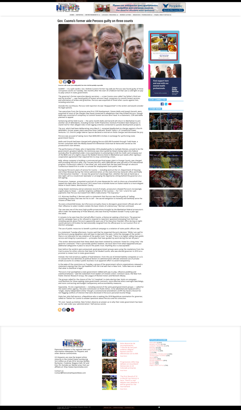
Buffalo (152, 347)
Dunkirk (152, 349)
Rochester (153, 351)
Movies (152, 364)
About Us (60, 1)
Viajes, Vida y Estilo (161, 15)
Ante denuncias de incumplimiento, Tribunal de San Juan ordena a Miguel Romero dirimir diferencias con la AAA (129, 348)
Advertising (70, 1)
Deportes (79, 15)
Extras (152, 362)
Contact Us (82, 1)
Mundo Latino (125, 15)
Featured (153, 342)
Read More (123, 356)
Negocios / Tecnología (142, 15)
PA (150, 352)
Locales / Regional (109, 15)
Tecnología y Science (157, 355)
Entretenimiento (91, 15)
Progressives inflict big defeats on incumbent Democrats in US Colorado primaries (129, 365)
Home (72, 15)
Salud (151, 357)
